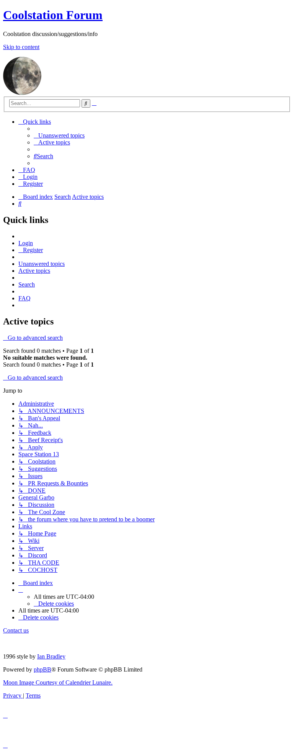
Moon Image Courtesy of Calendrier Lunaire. (58, 682)
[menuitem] (59, 135)
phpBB (42, 669)
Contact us (16, 630)
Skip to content (21, 47)
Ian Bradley (51, 656)
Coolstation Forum (53, 15)
